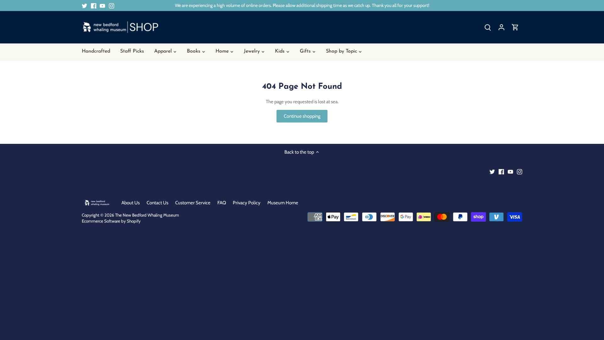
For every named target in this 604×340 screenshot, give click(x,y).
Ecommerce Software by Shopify (111, 221)
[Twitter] (84, 5)
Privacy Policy (246, 203)
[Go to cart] (515, 27)
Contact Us (157, 203)
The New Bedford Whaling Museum (147, 215)
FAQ (221, 203)
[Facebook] (93, 5)
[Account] (501, 27)
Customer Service (192, 203)
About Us (130, 203)
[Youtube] (102, 5)
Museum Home (282, 203)
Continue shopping (302, 116)
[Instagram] (111, 5)
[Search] (488, 27)
